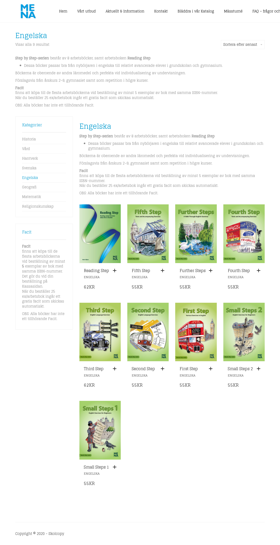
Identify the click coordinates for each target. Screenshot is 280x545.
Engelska (92, 277)
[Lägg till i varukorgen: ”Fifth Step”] (163, 270)
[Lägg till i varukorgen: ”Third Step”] (116, 369)
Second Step (143, 368)
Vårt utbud (86, 11)
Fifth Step (141, 270)
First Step (189, 368)
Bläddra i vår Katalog (196, 11)
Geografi (29, 187)
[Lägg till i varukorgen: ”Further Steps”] (212, 270)
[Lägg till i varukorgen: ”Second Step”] (163, 369)
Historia (29, 139)
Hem (63, 11)
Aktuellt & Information (125, 11)
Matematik (31, 197)
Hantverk (30, 158)
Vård (26, 149)
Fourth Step (239, 270)
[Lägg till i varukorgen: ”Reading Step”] (116, 270)
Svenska (29, 168)
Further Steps (193, 270)
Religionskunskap (38, 206)
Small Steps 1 (96, 467)
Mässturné (233, 11)
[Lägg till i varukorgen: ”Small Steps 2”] (259, 369)
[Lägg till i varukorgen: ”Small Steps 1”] (116, 467)
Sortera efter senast (240, 44)
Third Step (93, 368)
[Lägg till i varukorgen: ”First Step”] (212, 369)
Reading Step (96, 270)
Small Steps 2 (240, 368)
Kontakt (161, 11)
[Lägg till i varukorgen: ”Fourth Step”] (259, 270)
